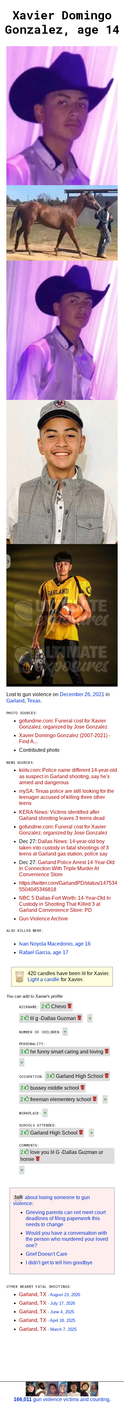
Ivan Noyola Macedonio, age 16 (55, 943)
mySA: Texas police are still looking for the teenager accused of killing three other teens (66, 797)
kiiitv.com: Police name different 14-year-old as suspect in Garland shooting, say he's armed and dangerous (68, 776)
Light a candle (43, 979)
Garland (15, 700)
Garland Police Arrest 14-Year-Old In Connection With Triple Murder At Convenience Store (66, 868)
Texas (33, 700)
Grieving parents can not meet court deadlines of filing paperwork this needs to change (66, 1218)
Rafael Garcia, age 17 (43, 952)
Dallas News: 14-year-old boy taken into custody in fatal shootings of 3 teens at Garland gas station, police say (64, 847)
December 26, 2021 (82, 694)
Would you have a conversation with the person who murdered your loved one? (67, 1239)
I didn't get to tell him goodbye (59, 1262)
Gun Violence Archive (43, 918)
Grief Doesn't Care (46, 1254)
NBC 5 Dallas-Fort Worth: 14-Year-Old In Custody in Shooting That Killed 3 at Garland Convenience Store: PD (65, 904)
